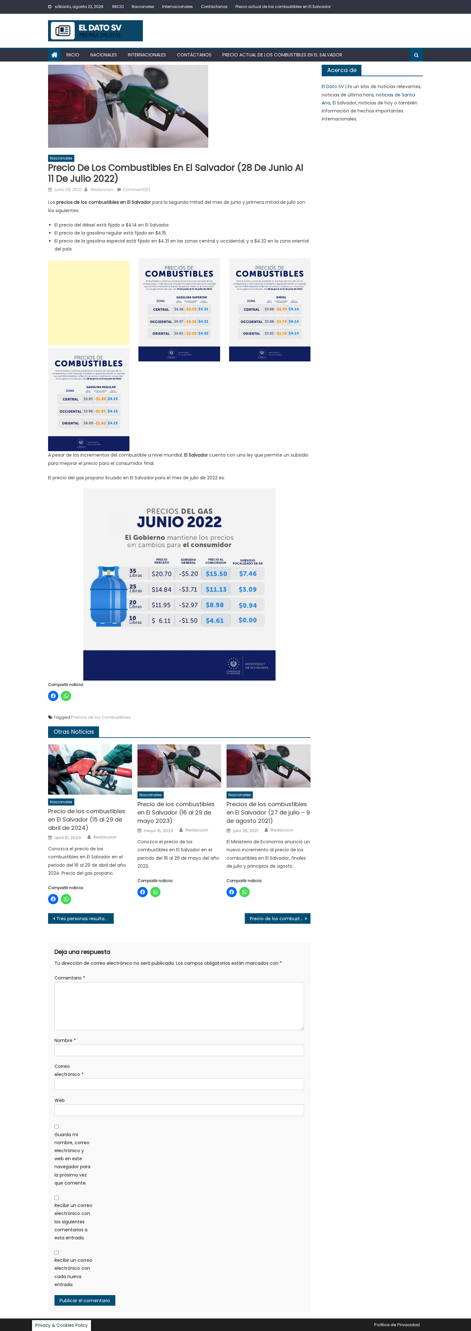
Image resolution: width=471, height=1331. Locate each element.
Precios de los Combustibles (101, 717)
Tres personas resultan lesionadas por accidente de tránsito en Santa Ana (85, 918)
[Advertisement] (88, 303)
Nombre (65, 1040)
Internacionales (177, 6)
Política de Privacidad (397, 1325)
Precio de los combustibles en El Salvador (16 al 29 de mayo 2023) (176, 812)
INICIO (118, 6)
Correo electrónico (69, 1070)
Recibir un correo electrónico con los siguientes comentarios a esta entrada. (73, 1221)
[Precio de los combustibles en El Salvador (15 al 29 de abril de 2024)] (90, 769)
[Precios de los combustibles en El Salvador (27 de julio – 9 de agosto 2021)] (268, 766)
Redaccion (101, 189)
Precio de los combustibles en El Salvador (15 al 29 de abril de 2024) (86, 819)
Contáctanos (214, 6)
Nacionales (143, 6)
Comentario (69, 978)
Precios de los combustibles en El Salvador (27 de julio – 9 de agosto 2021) (268, 812)
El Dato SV (333, 86)
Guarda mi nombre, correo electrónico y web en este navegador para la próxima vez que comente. (72, 1158)
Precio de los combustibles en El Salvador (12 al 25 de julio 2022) (280, 918)
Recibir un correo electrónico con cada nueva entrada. (73, 1272)
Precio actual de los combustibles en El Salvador (283, 6)
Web (59, 1100)
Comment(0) (136, 189)
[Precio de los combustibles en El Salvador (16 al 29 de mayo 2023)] (179, 766)
